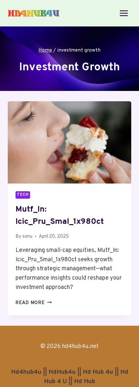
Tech (23, 194)
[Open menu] (123, 13)
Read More (34, 303)
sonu (27, 236)
